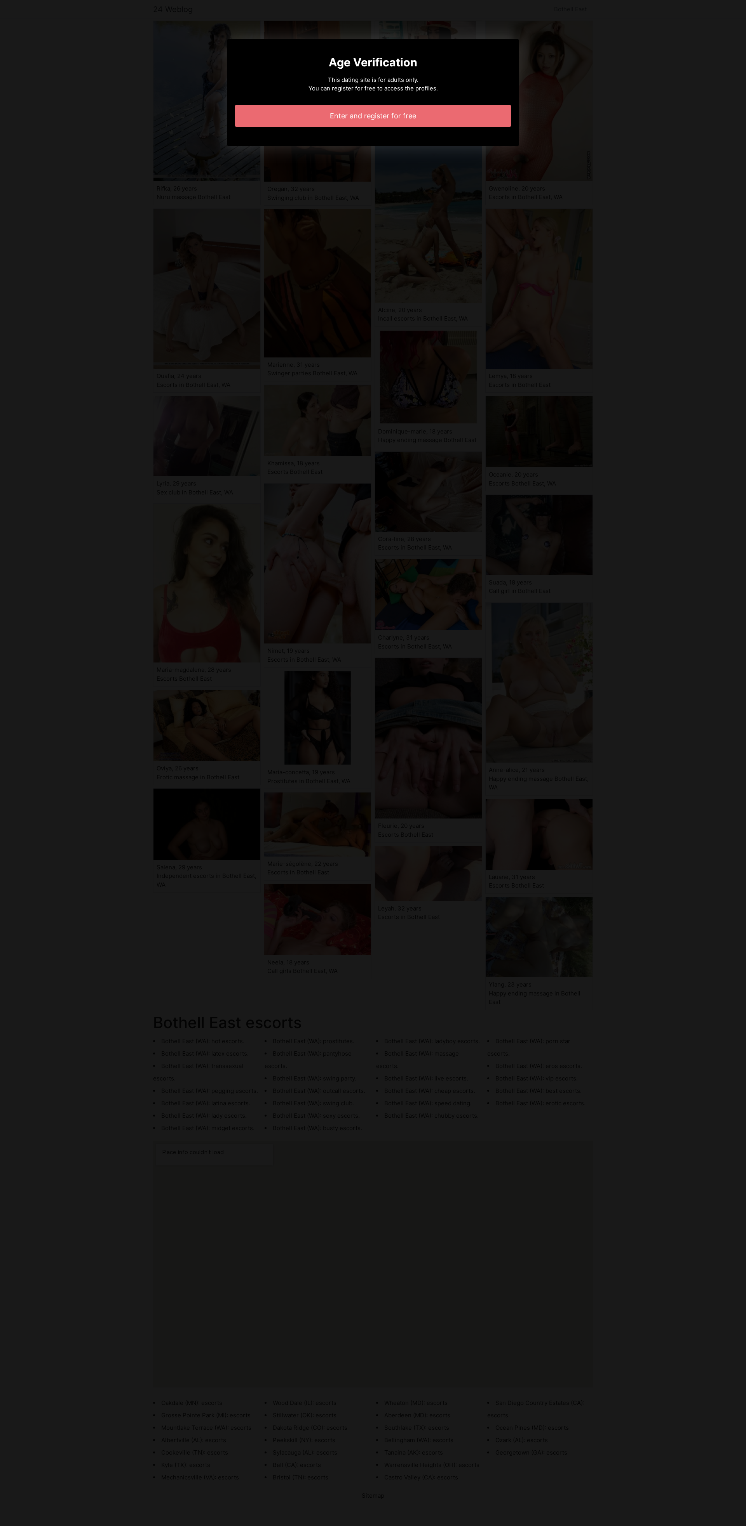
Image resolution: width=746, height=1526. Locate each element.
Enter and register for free (373, 116)
